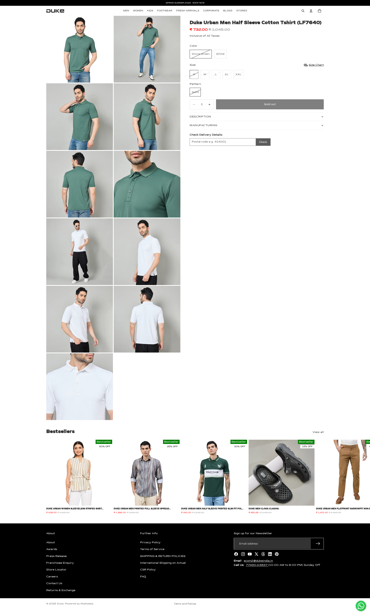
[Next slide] (319, 477)
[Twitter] (256, 554)
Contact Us (54, 583)
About (50, 542)
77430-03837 (257, 565)
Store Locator (56, 569)
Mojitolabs (87, 604)
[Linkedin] (270, 554)
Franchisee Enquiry (60, 563)
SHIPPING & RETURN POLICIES (162, 556)
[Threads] (263, 554)
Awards (51, 549)
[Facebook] (236, 554)
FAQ (143, 576)
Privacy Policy (150, 542)
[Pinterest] (276, 554)
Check (263, 141)
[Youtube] (249, 554)
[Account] (311, 11)
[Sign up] (318, 543)
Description (200, 116)
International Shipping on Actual (163, 563)
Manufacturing (203, 125)
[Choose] (106, 499)
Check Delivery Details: (206, 134)
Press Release (56, 556)
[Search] (303, 11)
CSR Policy (148, 569)
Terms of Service (152, 549)
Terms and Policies (185, 603)
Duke (60, 604)
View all (318, 432)
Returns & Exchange (60, 590)
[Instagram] (243, 554)
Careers (52, 576)
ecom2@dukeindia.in (258, 560)
